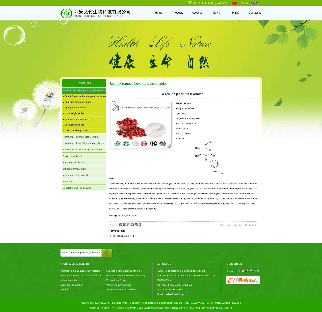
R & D (235, 12)
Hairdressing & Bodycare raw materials (81, 270)
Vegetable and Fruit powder (77, 187)
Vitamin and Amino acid (75, 175)
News (216, 12)
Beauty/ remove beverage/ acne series (84, 96)
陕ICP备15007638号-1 (197, 302)
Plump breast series (74, 107)
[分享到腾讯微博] (132, 224)
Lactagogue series (73, 124)
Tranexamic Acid (125, 235)
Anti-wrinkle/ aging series (77, 102)
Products (178, 12)
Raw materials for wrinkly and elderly (125, 275)
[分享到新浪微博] (128, 224)
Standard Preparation (74, 168)
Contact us (255, 12)
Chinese (244, 3)
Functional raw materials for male (124, 270)
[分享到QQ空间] (124, 224)
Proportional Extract (73, 162)
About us (197, 12)
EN (260, 3)
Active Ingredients (72, 156)
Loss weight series (73, 113)
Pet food (67, 181)
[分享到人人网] (136, 224)
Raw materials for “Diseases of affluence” (82, 275)
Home (158, 12)
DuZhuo (236, 302)
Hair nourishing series (75, 130)
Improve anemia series (76, 119)
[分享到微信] (140, 224)
